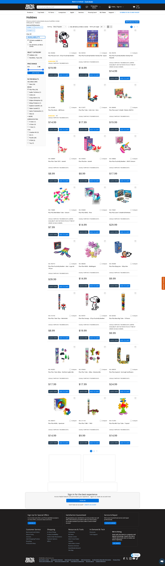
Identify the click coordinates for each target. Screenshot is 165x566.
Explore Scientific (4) (35, 106)
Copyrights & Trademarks (77, 561)
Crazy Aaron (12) (34, 98)
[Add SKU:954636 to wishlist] (105, 347)
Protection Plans (31, 543)
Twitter (127, 558)
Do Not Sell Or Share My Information (101, 559)
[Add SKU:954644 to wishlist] (105, 136)
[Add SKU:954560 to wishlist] (74, 30)
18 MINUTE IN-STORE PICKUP (129, 12)
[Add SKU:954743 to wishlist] (105, 30)
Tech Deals (89, 2)
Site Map (70, 550)
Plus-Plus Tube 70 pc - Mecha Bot (58, 318)
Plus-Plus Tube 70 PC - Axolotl (57, 161)
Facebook (124, 558)
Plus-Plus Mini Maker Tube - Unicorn (58, 212)
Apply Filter (35, 73)
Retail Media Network (74, 548)
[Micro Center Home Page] (30, 6)
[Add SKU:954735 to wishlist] (135, 30)
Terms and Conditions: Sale (62, 561)
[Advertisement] (65, 468)
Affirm (49, 541)
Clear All (28, 34)
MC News (103, 12)
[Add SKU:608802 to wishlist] (135, 136)
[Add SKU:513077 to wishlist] (105, 85)
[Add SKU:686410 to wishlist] (74, 398)
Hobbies (30, 27)
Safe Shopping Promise (33, 539)
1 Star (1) (32, 127)
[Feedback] (163, 283)
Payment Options (52, 539)
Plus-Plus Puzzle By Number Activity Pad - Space (93, 55)
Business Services (73, 546)
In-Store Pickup (51, 532)
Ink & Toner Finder (73, 539)
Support (111, 12)
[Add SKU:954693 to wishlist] (135, 241)
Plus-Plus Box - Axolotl (85, 161)
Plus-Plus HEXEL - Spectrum (56, 423)
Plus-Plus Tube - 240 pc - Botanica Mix (90, 372)
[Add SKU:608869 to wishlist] (74, 136)
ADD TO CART (64, 75)
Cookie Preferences (101, 561)
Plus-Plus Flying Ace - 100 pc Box (118, 266)
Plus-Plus (38, 27)
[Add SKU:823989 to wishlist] (74, 85)
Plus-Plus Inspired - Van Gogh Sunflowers (121, 372)
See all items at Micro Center (36, 45)
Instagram (130, 558)
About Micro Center (44, 559)
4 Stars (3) (32, 124)
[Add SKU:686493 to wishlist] (135, 85)
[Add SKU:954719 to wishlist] (74, 241)
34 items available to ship (35, 41)
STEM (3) (32, 140)
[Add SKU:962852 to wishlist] (74, 347)
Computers (62, 12)
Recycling (29, 541)
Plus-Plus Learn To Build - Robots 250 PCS (121, 110)
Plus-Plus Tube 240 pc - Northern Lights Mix (61, 372)
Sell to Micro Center (74, 543)
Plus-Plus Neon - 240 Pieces (56, 110)
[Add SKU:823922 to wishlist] (135, 293)
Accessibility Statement (57, 559)
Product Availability (52, 534)
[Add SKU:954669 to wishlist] (105, 187)
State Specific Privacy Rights (72, 559)
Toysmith (30, 30)
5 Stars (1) (32, 122)
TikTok (136, 558)
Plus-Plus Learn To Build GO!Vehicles (120, 212)
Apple (72, 12)
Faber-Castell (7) (34, 108)
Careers (70, 541)
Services (81, 12)
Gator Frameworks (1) (36, 111)
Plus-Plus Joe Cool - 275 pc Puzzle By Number (61, 55)
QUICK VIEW (53, 75)
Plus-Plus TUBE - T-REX (85, 423)
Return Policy (30, 534)
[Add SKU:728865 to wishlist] (74, 187)
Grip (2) (31, 114)
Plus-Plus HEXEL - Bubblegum (87, 266)
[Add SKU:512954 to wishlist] (135, 398)
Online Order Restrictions (54, 537)
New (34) (32, 84)
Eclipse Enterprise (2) (35, 100)
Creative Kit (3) (34, 132)
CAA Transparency (85, 559)
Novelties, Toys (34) (35, 58)
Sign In (82, 500)
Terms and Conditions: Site (46, 561)
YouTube (134, 558)
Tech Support (94, 534)
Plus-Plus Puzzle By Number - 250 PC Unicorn (122, 161)
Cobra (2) (32, 95)
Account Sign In (90, 561)
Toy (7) (31, 143)
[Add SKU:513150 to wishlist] (74, 293)
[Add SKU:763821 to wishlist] (135, 187)
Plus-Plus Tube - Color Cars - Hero (89, 110)
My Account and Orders (33, 532)
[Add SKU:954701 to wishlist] (105, 293)
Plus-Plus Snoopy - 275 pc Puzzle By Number (92, 318)
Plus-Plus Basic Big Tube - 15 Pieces (119, 318)
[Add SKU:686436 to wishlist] (105, 241)
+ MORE (30, 116)
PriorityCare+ (92, 12)
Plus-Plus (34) (33, 89)
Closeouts (92, 532)
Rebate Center (72, 537)
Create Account (90, 505)
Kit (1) (31, 135)
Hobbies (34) (33, 55)
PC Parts (51, 12)
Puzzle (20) (32, 138)
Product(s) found (132, 22)
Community (71, 532)
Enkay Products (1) (35, 103)
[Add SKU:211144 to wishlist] (105, 398)
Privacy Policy (116, 559)
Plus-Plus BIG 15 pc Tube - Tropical (119, 423)
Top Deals (40, 12)
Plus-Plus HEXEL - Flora (85, 212)
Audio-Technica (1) (35, 92)
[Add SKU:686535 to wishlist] (135, 347)
